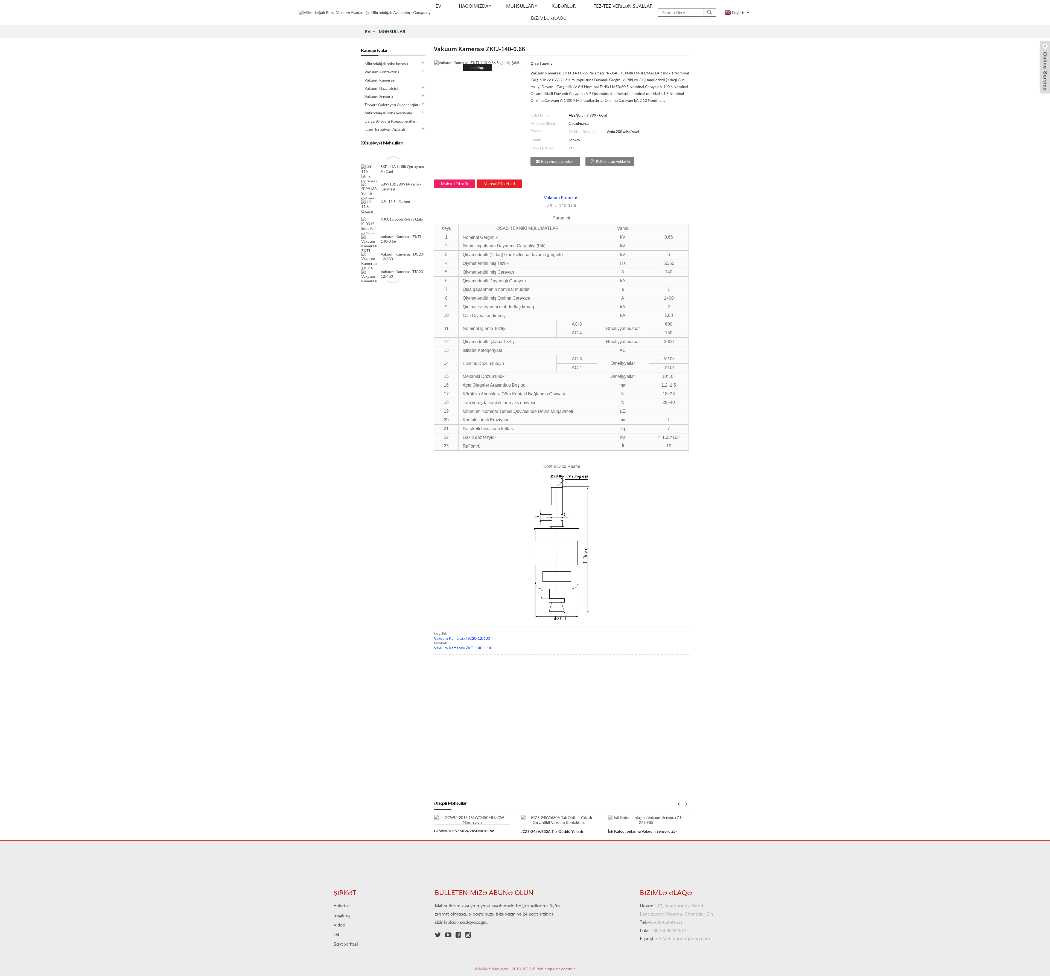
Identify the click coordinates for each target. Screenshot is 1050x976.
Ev (438, 6)
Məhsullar (520, 6)
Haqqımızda (473, 6)
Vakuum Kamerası (379, 80)
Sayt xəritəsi (346, 944)
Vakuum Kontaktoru (381, 71)
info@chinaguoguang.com (675, 939)
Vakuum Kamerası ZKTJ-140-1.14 (462, 647)
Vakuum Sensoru (378, 96)
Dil (336, 934)
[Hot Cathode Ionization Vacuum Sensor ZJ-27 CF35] (646, 819)
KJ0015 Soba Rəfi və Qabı (402, 219)
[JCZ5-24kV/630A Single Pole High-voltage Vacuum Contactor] (559, 819)
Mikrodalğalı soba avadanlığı (388, 113)
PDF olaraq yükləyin (613, 161)
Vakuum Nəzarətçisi (381, 88)
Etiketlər (342, 906)
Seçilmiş (342, 915)
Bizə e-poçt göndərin (558, 161)
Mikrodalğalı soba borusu (386, 63)
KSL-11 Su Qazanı (395, 201)
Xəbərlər (564, 6)
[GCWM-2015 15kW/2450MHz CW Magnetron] (472, 819)
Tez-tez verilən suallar (623, 6)
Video (339, 925)
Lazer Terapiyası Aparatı (384, 129)
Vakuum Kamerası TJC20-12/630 (462, 638)
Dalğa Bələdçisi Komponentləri (390, 121)
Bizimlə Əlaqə (549, 18)
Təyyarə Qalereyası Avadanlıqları (392, 104)
